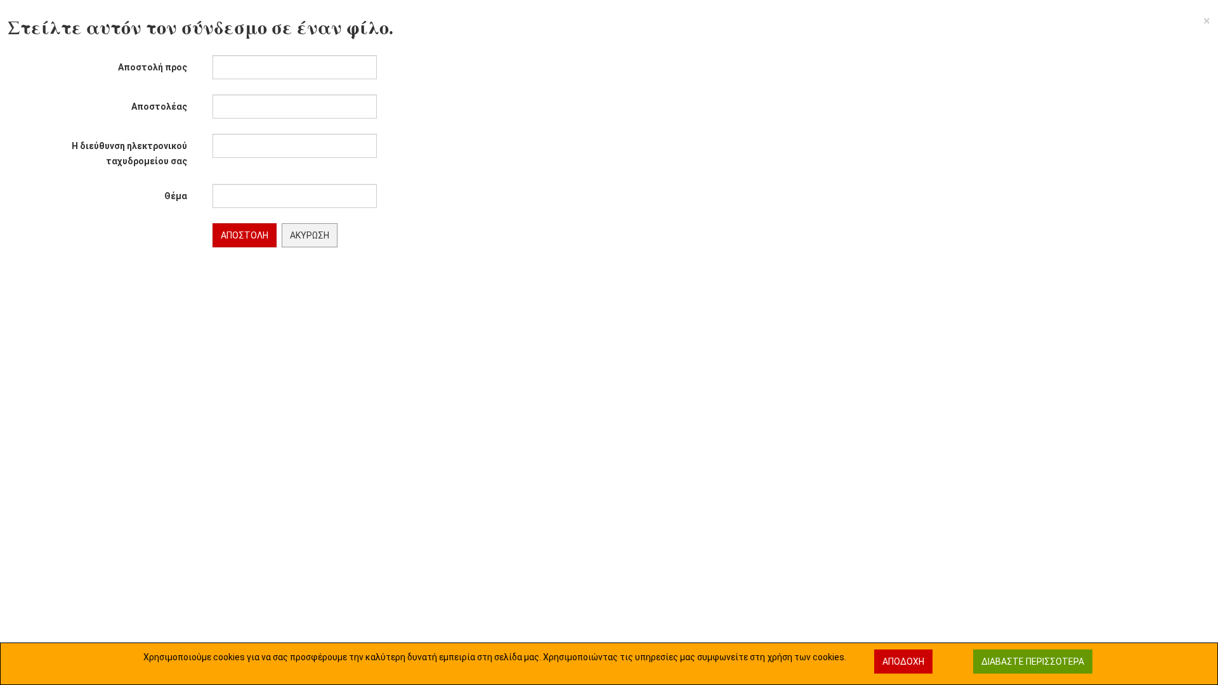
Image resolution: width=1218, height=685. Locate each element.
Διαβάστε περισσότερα (1032, 661)
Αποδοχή (903, 661)
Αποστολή (244, 235)
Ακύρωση (309, 235)
